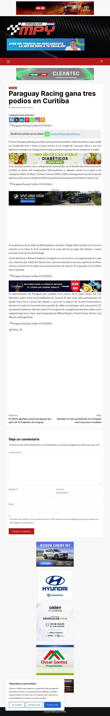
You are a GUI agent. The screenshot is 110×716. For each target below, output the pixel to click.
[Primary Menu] (9, 61)
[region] (34, 695)
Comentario (15, 452)
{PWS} (63, 711)
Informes (13, 88)
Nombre (13, 489)
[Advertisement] (55, 224)
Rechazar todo (34, 705)
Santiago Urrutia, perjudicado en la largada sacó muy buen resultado (79, 419)
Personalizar (17, 705)
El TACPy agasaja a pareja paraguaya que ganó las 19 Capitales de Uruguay (30, 419)
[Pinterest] (27, 119)
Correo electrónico (62, 491)
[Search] (101, 61)
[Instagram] (37, 119)
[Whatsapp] (32, 119)
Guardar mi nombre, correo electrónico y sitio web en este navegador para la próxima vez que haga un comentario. (54, 521)
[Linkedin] (21, 119)
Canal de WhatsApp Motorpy (65, 133)
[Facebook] (11, 119)
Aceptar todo (52, 705)
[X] (16, 119)
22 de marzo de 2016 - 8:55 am (22, 107)
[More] (42, 119)
